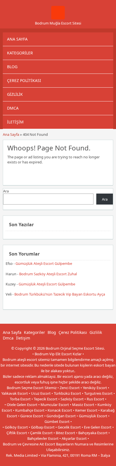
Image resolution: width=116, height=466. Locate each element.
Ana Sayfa (17, 39)
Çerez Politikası (24, 80)
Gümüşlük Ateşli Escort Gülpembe (43, 263)
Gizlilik (15, 94)
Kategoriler (20, 53)
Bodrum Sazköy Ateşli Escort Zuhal (48, 273)
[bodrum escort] (58, 18)
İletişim (15, 122)
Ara (6, 191)
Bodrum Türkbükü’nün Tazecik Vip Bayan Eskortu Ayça (59, 294)
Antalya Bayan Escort (45, 460)
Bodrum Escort (76, 460)
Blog (12, 66)
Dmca (13, 108)
